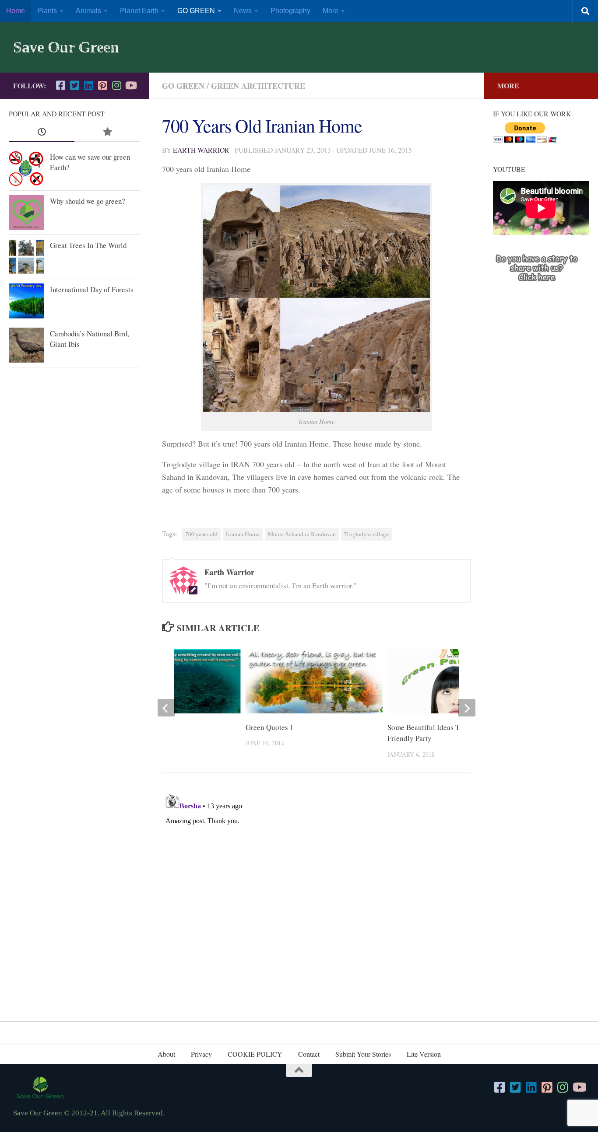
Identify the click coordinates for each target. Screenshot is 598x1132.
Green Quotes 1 (270, 727)
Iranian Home (243, 534)
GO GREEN (196, 10)
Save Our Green (66, 47)
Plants (47, 10)
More (330, 10)
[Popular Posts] (107, 132)
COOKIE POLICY (255, 1054)
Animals (88, 10)
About (166, 1054)
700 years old (201, 534)
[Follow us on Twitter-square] (74, 85)
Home (15, 10)
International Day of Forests (92, 289)
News (243, 10)
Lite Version (424, 1054)
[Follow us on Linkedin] (88, 85)
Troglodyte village (366, 534)
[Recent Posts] (41, 132)
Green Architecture (258, 85)
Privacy (201, 1054)
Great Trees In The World (88, 245)
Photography (290, 10)
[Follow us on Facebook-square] (60, 85)
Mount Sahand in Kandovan (302, 534)
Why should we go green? (87, 201)
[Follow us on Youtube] (130, 85)
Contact (309, 1054)
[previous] (166, 707)
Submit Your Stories (363, 1054)
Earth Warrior (201, 149)
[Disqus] (316, 900)
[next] (466, 707)
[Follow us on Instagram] (116, 85)
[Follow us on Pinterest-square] (102, 85)
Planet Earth (139, 10)
